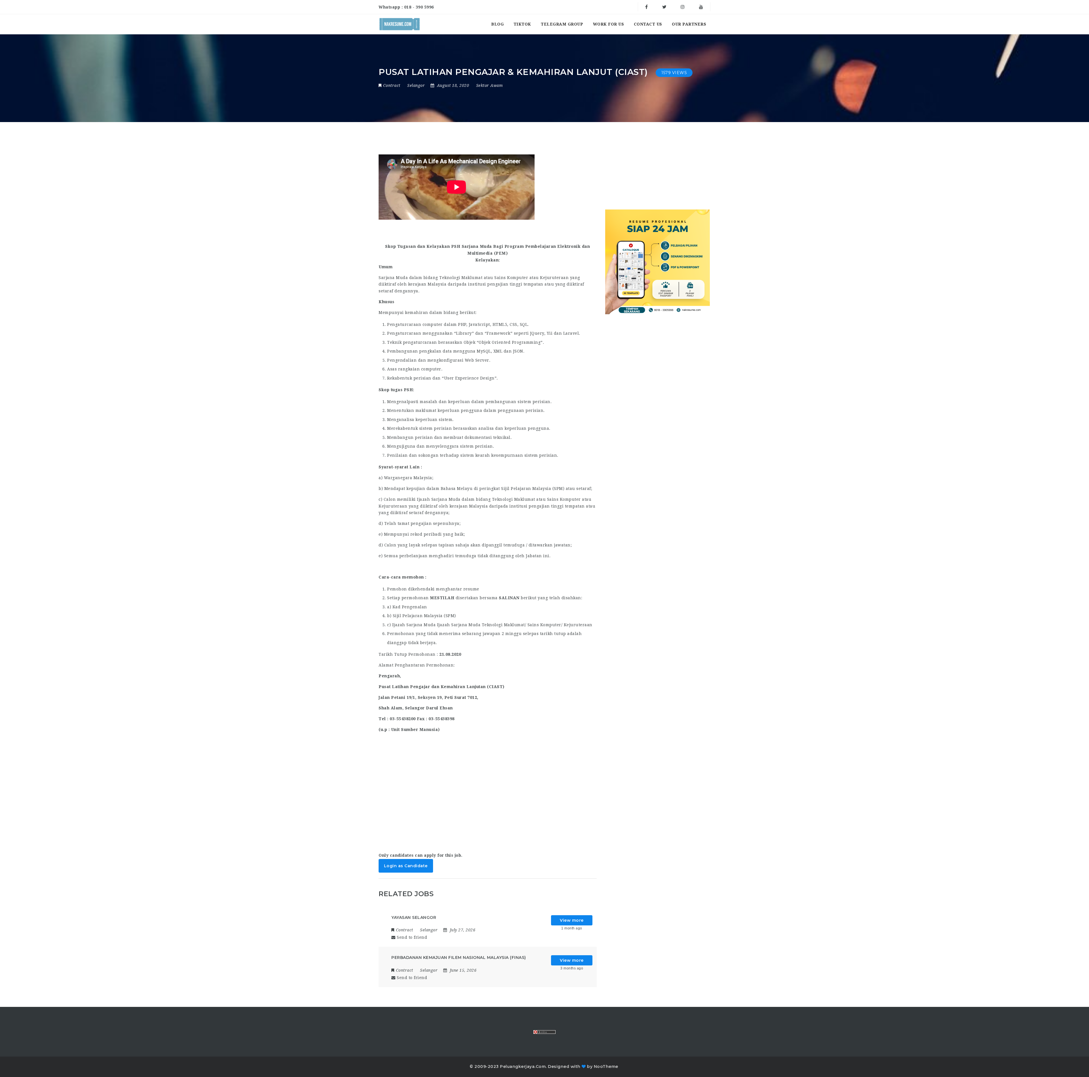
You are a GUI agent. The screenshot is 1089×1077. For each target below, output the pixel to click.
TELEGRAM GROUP (562, 24)
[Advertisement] (488, 797)
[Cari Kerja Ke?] (400, 24)
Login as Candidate (406, 865)
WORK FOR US (608, 24)
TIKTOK (522, 24)
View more (572, 920)
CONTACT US (648, 24)
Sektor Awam (489, 85)
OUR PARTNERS (689, 24)
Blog (497, 24)
